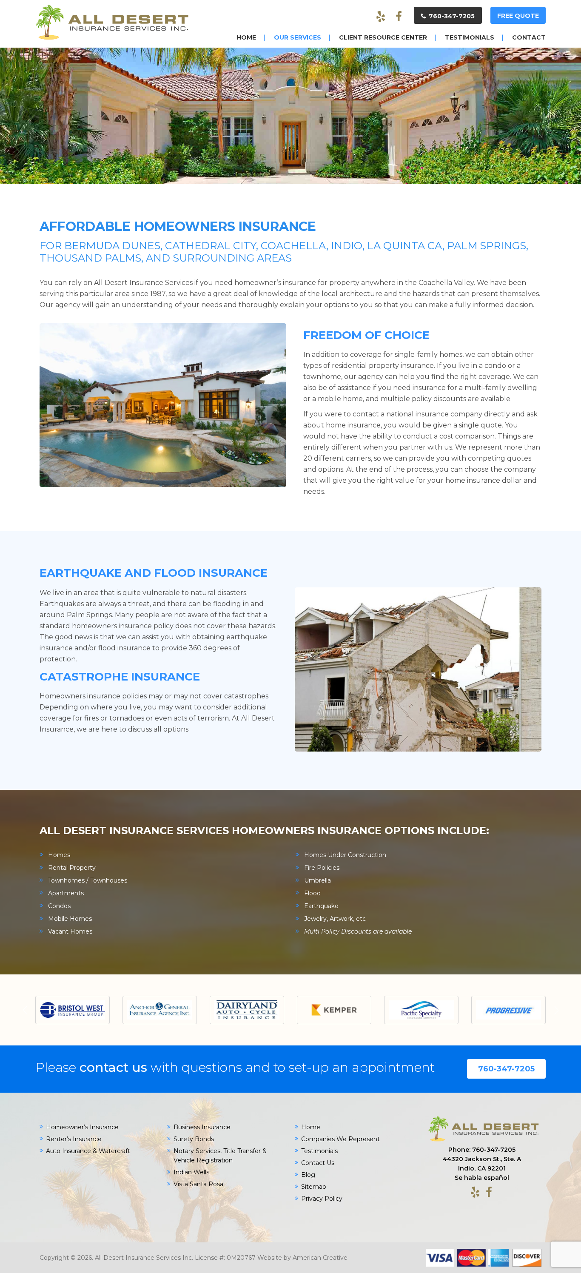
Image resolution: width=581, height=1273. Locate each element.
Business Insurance (202, 1127)
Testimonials (319, 1151)
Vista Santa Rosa (198, 1184)
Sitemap (313, 1186)
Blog (308, 1175)
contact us (113, 1067)
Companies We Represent (340, 1139)
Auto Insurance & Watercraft (88, 1151)
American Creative (320, 1258)
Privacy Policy (321, 1198)
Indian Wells (191, 1172)
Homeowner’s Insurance (82, 1127)
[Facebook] (398, 17)
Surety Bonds (194, 1139)
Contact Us (317, 1163)
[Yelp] (380, 17)
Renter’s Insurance (74, 1139)
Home (310, 1127)
